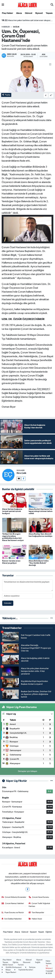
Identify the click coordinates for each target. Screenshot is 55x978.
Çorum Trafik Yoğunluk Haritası (39, 904)
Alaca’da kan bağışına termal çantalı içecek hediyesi (12, 511)
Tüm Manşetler (38, 912)
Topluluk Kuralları (25, 970)
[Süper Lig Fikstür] (51, 781)
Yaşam (49, 13)
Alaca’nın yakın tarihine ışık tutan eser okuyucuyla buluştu (27, 20)
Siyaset (39, 13)
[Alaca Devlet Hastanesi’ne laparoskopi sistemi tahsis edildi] (41, 500)
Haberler (6, 27)
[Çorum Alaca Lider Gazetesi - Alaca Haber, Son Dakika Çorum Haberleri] (27, 5)
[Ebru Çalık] (8, 475)
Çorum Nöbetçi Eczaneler (15, 897)
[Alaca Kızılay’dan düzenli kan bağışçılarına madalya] (41, 525)
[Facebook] (23, 479)
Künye (8, 970)
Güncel (28, 13)
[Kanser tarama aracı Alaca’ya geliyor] (14, 552)
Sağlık (16, 27)
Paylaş (7, 95)
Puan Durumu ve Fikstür (14, 912)
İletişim (32, 967)
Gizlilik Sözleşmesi (13, 967)
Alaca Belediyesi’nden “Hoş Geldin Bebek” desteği (39, 563)
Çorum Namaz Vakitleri (14, 903)
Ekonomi (26, 962)
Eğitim (49, 932)
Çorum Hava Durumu (40, 897)
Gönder (8, 603)
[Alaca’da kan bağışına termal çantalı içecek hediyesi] (14, 500)
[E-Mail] (19, 479)
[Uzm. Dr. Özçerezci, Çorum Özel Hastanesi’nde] (27, 76)
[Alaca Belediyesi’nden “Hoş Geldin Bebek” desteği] (41, 552)
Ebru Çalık (21, 473)
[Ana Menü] (3, 5)
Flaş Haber (7, 13)
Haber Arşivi (37, 919)
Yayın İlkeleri (10, 972)
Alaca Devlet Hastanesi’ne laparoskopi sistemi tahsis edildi (40, 511)
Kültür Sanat (8, 965)
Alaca (19, 13)
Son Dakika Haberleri (13, 919)
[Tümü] (51, 618)
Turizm (21, 965)
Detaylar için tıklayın (27, 771)
